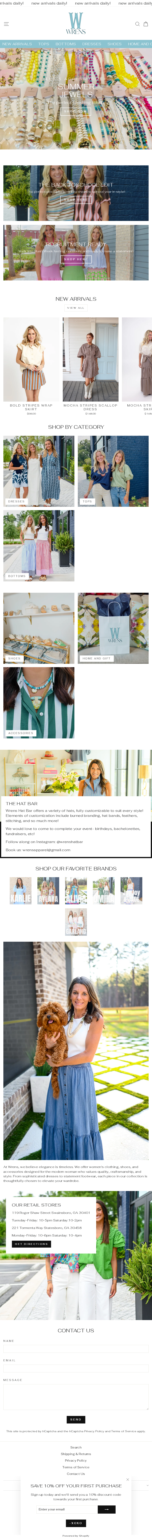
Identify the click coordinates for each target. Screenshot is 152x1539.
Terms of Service (123, 1431)
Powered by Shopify (76, 1535)
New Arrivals (17, 44)
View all (76, 307)
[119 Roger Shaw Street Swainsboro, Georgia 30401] (76, 1255)
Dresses (91, 44)
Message (13, 1380)
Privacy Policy (94, 1431)
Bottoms (66, 44)
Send (76, 1419)
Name (9, 1341)
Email (9, 1360)
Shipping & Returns (76, 1454)
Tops (43, 44)
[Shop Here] (76, 193)
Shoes (114, 44)
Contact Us (76, 1474)
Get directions (31, 1244)
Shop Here (76, 259)
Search (76, 1447)
